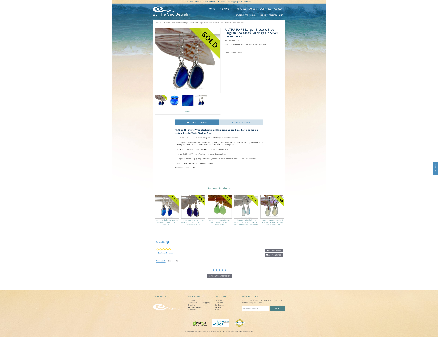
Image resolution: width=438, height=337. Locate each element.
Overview (197, 122)
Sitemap (250, 331)
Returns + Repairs (195, 307)
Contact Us (192, 300)
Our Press (265, 8)
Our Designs (219, 305)
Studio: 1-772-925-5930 (246, 15)
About (253, 8)
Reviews (218, 307)
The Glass (240, 8)
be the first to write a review (219, 276)
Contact (278, 8)
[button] (274, 255)
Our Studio (219, 303)
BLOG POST (187, 154)
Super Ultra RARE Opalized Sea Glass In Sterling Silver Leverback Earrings (272, 222)
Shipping (191, 305)
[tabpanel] (167, 211)
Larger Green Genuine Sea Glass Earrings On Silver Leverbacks (219, 222)
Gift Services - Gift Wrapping (199, 303)
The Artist (218, 300)
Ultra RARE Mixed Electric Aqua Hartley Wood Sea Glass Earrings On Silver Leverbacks (246, 222)
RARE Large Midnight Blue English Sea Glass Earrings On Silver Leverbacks (193, 222)
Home (211, 8)
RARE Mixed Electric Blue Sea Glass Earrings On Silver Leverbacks (167, 222)
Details (241, 122)
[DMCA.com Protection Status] (200, 323)
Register (273, 15)
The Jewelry (225, 8)
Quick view (167, 207)
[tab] (161, 261)
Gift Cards (192, 310)
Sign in (263, 15)
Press (217, 310)
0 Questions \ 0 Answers (165, 253)
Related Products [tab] (219, 188)
